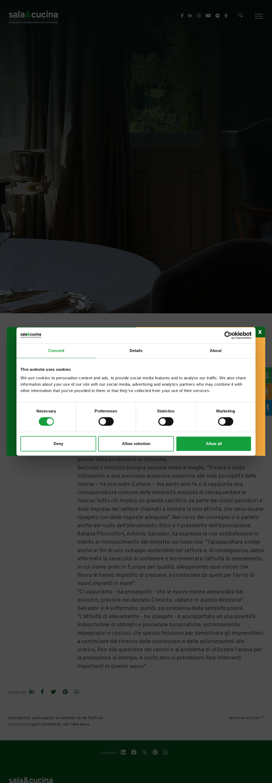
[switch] (106, 421)
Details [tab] (136, 350)
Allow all (214, 443)
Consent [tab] (56, 350)
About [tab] (216, 350)
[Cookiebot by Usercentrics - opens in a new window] (228, 335)
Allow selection (136, 443)
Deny (58, 443)
